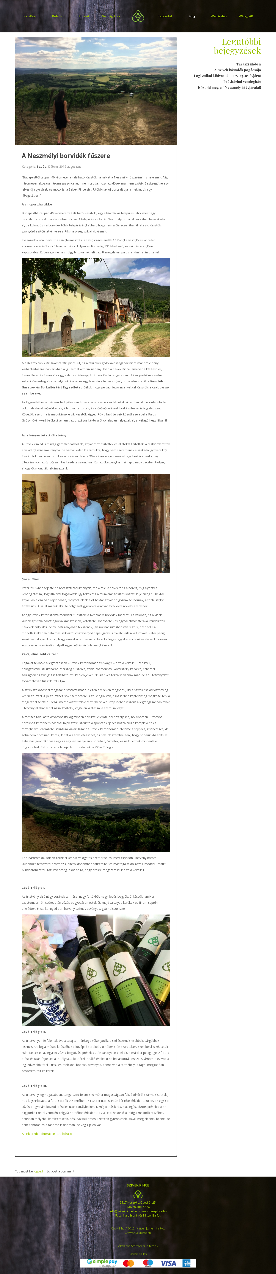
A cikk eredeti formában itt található (47, 1134)
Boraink (84, 16)
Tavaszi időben (248, 64)
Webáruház (219, 16)
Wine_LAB (246, 16)
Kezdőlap (30, 16)
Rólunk (57, 16)
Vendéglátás (111, 16)
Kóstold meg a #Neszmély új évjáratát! (229, 87)
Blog (192, 16)
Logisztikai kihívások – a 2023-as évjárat (227, 75)
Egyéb (41, 166)
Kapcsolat (165, 16)
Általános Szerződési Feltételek (138, 1246)
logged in (40, 1171)
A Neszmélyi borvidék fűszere (66, 155)
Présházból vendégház (242, 81)
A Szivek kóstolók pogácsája (237, 70)
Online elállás (138, 1253)
